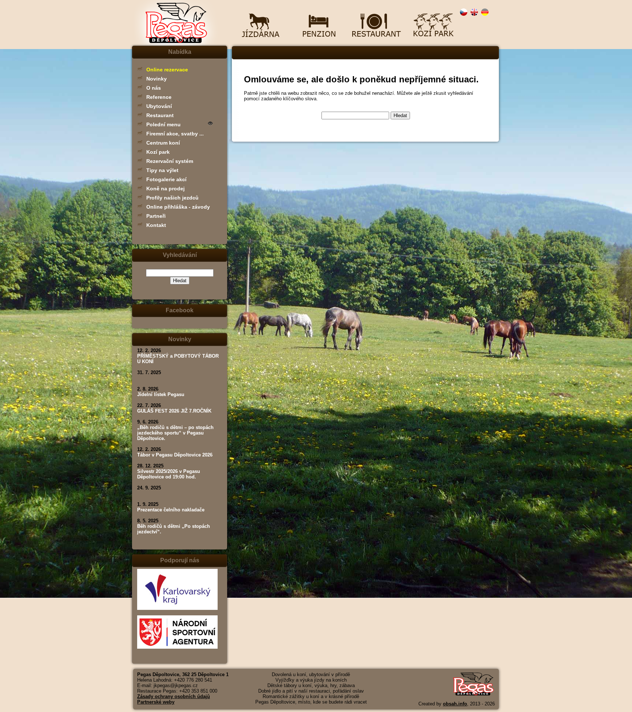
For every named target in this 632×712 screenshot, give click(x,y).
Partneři (156, 216)
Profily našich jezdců (172, 198)
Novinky (156, 79)
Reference (159, 97)
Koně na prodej (165, 188)
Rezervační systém (169, 161)
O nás (153, 88)
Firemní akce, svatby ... (175, 134)
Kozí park (158, 152)
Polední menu (163, 124)
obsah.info (455, 704)
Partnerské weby (155, 702)
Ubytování (159, 106)
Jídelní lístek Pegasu (160, 394)
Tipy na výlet (162, 170)
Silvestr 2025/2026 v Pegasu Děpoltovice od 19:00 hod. (168, 474)
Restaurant (160, 115)
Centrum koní (163, 143)
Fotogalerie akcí (166, 179)
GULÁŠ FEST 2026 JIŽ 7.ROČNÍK (174, 411)
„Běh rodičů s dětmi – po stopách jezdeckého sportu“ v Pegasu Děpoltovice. (175, 433)
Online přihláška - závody (178, 207)
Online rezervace (167, 69)
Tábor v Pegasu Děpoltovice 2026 (174, 455)
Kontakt (156, 225)
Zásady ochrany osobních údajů (173, 696)
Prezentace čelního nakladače (170, 509)
